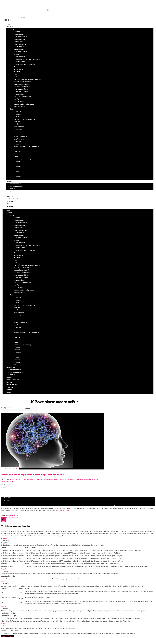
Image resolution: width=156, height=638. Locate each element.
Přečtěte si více (65, 510)
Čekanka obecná (20, 39)
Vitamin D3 (17, 174)
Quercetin (17, 144)
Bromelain (17, 114)
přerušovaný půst (87, 479)
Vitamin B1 (17, 161)
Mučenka (17, 71)
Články (9, 377)
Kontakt (10, 206)
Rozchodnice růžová (21, 89)
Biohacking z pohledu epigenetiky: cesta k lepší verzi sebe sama (32, 474)
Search (23, 17)
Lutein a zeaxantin (20, 136)
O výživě (10, 27)
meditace (50, 479)
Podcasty (9, 382)
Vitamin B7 (17, 169)
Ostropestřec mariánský (23, 81)
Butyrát (17, 116)
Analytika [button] (3, 581)
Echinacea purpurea (21, 44)
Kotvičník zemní (19, 61)
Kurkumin (17, 134)
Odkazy (12, 189)
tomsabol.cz (121, 505)
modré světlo (71, 479)
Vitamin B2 (17, 164)
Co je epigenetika (16, 184)
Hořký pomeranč (20, 56)
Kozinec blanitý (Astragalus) (24, 64)
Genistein (17, 121)
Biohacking (13, 479)
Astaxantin (18, 111)
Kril (15, 131)
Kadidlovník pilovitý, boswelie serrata (27, 59)
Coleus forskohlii (20, 36)
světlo (12, 481)
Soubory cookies (90, 505)
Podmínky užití (78, 505)
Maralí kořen (18, 69)
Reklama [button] (3, 606)
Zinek (15, 365)
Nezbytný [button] (4, 538)
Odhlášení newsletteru (104, 505)
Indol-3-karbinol (20, 126)
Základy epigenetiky (17, 186)
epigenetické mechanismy (35, 479)
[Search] (27, 408)
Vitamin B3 (17, 166)
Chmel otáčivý (19, 47)
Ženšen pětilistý (19, 106)
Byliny (12, 29)
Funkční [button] (3, 569)
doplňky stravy (21, 479)
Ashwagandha (19, 34)
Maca (15, 66)
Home (8, 210)
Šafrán (16, 99)
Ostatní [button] (3, 624)
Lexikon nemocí (11, 385)
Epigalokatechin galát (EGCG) (24, 119)
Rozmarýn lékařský (21, 91)
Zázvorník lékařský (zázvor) (24, 104)
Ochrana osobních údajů (64, 505)
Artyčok (17, 32)
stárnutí (3, 481)
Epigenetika (11, 181)
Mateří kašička (19, 139)
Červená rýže (18, 41)
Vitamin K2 (17, 176)
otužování (79, 479)
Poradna (9, 390)
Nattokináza (18, 141)
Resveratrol (18, 154)
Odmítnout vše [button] (13, 515)
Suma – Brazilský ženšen (22, 96)
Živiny (12, 109)
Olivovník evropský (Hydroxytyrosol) (27, 79)
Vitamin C (17, 171)
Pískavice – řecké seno (22, 86)
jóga (45, 479)
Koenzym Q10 (18, 129)
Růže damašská (19, 94)
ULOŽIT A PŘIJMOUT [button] (7, 636)
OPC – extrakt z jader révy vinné (25, 149)
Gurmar (16, 54)
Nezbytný (6, 540)
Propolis (17, 151)
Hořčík (16, 124)
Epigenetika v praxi (10, 468)
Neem (15, 74)
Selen (16, 156)
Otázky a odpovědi (13, 380)
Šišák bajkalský (19, 101)
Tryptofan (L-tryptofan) (22, 159)
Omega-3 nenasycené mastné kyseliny (27, 146)
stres (7, 481)
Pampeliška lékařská (21, 84)
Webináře (9, 387)
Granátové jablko (20, 51)
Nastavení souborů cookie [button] (9, 517)
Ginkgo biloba (19, 49)
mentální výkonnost (60, 479)
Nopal (16, 76)
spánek (96, 479)
